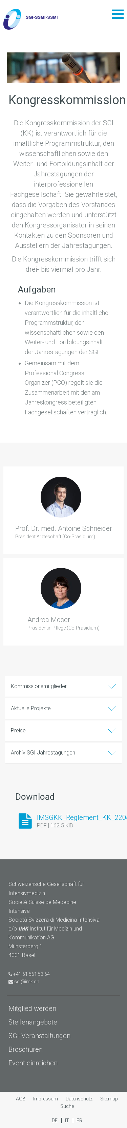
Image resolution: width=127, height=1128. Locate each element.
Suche (67, 1106)
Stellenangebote (32, 1022)
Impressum (46, 1098)
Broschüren (25, 1049)
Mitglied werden (32, 1008)
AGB (21, 1098)
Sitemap (109, 1098)
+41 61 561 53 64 (31, 974)
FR (79, 1120)
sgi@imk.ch (26, 981)
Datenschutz (79, 1098)
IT (67, 1120)
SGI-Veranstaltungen (39, 1036)
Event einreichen (33, 1063)
